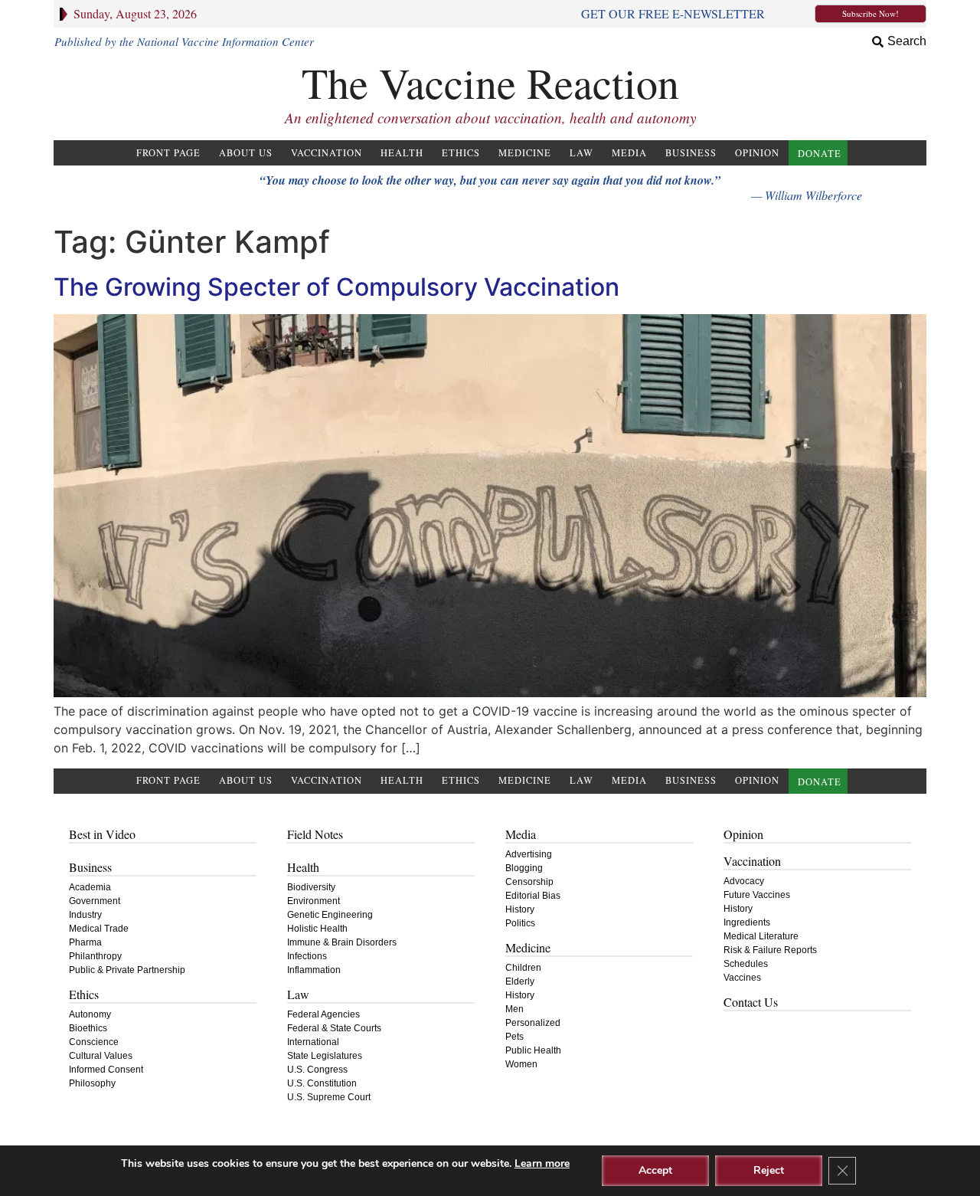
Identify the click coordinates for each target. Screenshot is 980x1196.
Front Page (168, 152)
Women (521, 1064)
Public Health (533, 1050)
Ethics (461, 152)
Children (523, 967)
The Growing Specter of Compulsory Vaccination (336, 287)
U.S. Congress (317, 1069)
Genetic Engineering (330, 914)
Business (691, 152)
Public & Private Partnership (127, 970)
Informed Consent (106, 1069)
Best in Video (102, 834)
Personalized (532, 1022)
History (519, 909)
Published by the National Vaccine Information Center (184, 41)
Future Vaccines (757, 895)
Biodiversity (311, 887)
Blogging (524, 868)
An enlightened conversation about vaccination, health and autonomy (490, 117)
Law (581, 152)
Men (514, 1009)
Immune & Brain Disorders (342, 942)
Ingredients (747, 922)
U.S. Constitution (322, 1083)
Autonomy (90, 1014)
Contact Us (751, 1002)
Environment (313, 901)
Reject (768, 1170)
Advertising (528, 854)
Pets (514, 1036)
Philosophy (92, 1083)
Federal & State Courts (334, 1028)
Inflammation (314, 970)
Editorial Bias (532, 895)
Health (402, 152)
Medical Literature (761, 936)
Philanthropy (95, 956)
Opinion (757, 152)
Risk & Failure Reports (770, 950)
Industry (85, 914)
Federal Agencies (323, 1014)
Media (629, 152)
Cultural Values (100, 1055)
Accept (655, 1170)
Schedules (746, 963)
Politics (520, 923)
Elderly (519, 981)
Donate (819, 153)
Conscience (94, 1042)
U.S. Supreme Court (329, 1097)
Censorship (529, 882)
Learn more (542, 1163)
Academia (90, 887)
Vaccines (742, 977)
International (313, 1042)
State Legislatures (324, 1055)
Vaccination (326, 152)
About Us (246, 152)
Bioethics (88, 1028)
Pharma (85, 942)
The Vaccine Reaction (490, 82)
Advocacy (744, 881)
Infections (307, 956)
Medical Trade (99, 928)
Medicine (524, 152)
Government (94, 901)
